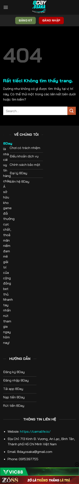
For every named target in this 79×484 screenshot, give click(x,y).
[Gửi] (71, 111)
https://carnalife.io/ (35, 431)
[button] (5, 7)
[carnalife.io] (40, 7)
